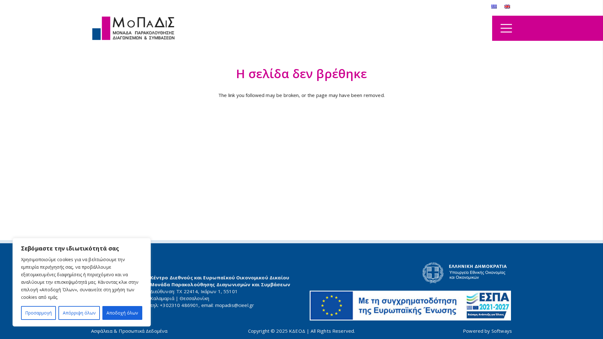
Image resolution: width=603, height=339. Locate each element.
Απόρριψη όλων (79, 313)
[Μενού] (506, 28)
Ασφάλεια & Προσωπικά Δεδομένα (129, 331)
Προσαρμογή (38, 313)
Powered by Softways (487, 331)
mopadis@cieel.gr (234, 305)
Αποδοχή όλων (122, 313)
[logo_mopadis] (133, 28)
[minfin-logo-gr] (410, 272)
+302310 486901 (179, 305)
